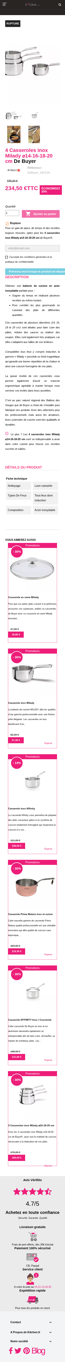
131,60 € (16, 1056)
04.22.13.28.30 (42, 1286)
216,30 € (16, 951)
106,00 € (16, 845)
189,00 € (16, 1157)
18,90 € (16, 634)
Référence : (34, 167)
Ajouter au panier (40, 214)
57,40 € (16, 740)
